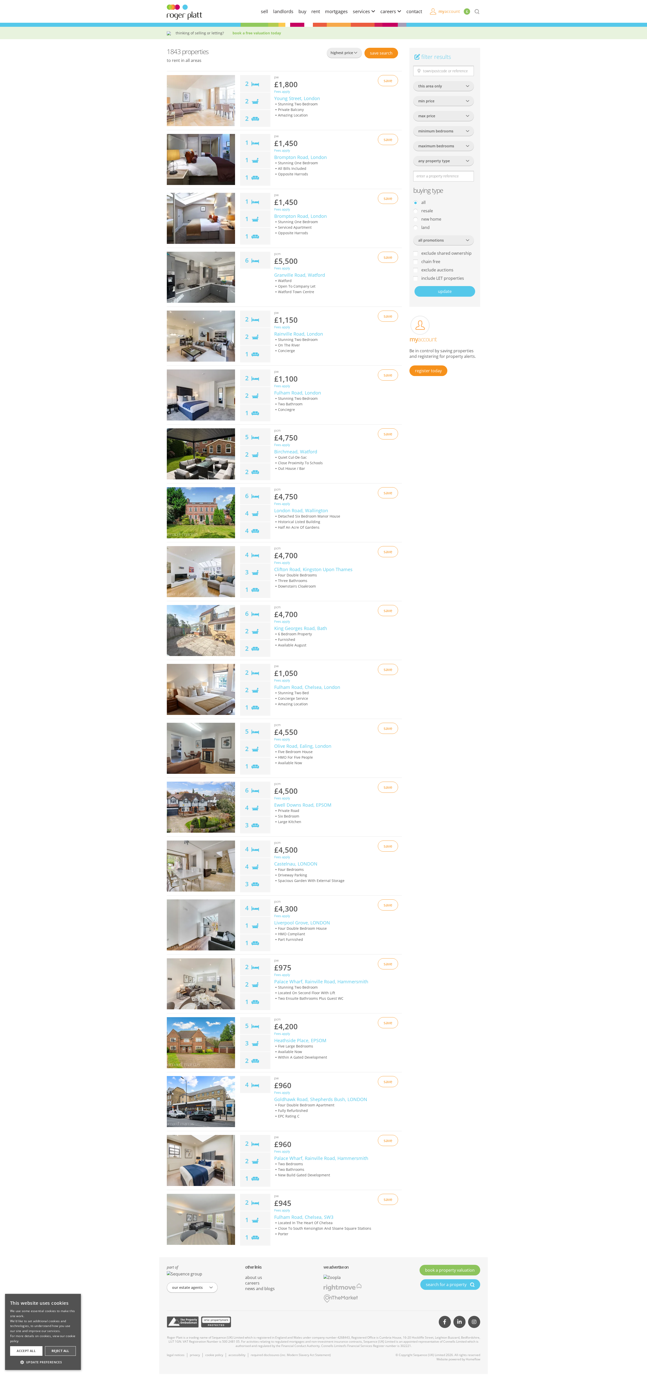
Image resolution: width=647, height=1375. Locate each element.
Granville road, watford (299, 275)
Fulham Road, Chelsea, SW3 (303, 1217)
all (423, 202)
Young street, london (297, 98)
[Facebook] (445, 1322)
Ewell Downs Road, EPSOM (302, 805)
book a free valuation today (257, 33)
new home (430, 219)
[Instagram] (474, 1322)
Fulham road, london (297, 393)
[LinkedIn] (459, 1322)
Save (381, 53)
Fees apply (282, 91)
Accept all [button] (26, 1351)
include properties (442, 278)
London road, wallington (301, 510)
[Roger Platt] (184, 11)
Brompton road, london (300, 157)
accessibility (236, 1355)
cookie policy (214, 1355)
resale (426, 211)
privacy (195, 1355)
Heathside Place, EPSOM (300, 1040)
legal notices (175, 1355)
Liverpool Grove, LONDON (302, 923)
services (362, 11)
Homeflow (473, 1359)
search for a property (447, 1284)
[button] (43, 1362)
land (425, 227)
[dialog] (43, 1332)
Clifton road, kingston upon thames (313, 569)
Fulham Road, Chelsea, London (307, 687)
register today (428, 371)
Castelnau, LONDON (295, 864)
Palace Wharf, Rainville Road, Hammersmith (321, 981)
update (445, 291)
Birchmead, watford (295, 452)
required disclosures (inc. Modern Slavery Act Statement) (291, 1355)
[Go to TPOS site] (183, 1321)
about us (253, 1277)
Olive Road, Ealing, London (302, 746)
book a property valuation (450, 1270)
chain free (430, 261)
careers (388, 11)
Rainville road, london (298, 334)
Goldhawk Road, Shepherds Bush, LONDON (320, 1099)
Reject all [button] (60, 1351)
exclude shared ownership (446, 253)
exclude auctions (436, 270)
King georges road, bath (300, 628)
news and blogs (260, 1288)
